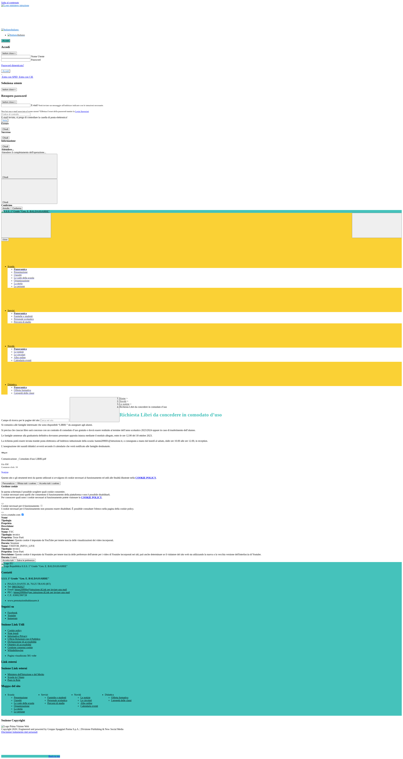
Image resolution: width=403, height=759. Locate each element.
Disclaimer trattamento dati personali (19, 732)
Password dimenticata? (12, 65)
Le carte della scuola (24, 703)
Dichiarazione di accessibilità (22, 641)
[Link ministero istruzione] (15, 5)
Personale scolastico (57, 700)
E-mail (34, 105)
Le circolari (86, 700)
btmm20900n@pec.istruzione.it (42, 592)
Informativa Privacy (17, 636)
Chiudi (5, 129)
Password (36, 59)
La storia (18, 709)
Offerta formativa (119, 697)
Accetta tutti (49, 483)
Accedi (6, 41)
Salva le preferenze (25, 560)
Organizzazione (21, 706)
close (5, 239)
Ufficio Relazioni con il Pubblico (24, 639)
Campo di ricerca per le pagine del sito (20, 420)
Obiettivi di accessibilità (19, 644)
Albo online (86, 703)
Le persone (19, 711)
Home (122, 398)
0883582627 (18, 586)
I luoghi (18, 700)
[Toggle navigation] (26, 225)
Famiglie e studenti (56, 697)
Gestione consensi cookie (20, 647)
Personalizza (8, 483)
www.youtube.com (11, 514)
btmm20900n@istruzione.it (41, 589)
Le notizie (124, 404)
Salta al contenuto (10, 2)
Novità (122, 401)
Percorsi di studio (56, 703)
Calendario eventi (89, 706)
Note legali (13, 633)
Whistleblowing (15, 650)
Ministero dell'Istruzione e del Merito (26, 674)
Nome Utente (37, 56)
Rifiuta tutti (26, 483)
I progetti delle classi (121, 700)
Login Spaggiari (82, 111)
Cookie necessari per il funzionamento (20, 506)
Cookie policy (15, 630)
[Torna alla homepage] (201, 211)
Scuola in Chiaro (16, 677)
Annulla (6, 208)
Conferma (16, 208)
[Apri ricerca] (377, 225)
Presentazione (21, 697)
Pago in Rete (14, 680)
